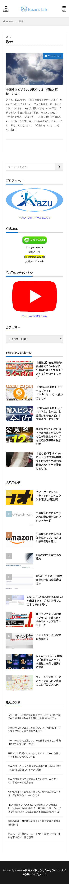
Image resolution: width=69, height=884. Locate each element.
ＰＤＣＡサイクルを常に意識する (48, 636)
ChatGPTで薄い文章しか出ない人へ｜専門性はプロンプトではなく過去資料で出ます (34, 729)
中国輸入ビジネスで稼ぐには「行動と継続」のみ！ (32, 92)
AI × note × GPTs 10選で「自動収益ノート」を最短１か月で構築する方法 (49, 661)
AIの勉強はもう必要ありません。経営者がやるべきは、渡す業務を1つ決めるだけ (34, 793)
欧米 (21, 21)
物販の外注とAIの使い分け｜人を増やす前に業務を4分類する (34, 823)
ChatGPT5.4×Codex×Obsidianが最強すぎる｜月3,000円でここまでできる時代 (45, 600)
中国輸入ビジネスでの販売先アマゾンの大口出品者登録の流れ (48, 537)
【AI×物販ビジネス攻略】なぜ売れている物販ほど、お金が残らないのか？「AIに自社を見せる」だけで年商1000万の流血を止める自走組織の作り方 (34, 808)
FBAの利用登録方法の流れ (48, 556)
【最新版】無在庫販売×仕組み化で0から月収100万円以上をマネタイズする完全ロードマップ (49, 370)
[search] (59, 167)
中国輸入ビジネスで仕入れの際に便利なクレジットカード (48, 516)
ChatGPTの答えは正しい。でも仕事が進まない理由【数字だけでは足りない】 (34, 742)
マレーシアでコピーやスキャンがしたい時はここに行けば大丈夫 (48, 680)
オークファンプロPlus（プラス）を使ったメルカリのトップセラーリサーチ (48, 619)
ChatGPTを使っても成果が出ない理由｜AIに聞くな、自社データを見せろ (33, 781)
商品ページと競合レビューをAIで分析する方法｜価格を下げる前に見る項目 (34, 835)
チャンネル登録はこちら (34, 316)
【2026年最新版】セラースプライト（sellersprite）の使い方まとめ (49, 392)
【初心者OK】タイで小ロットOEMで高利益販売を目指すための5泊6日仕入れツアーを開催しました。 (49, 461)
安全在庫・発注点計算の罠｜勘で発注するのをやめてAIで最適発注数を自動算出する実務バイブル (34, 716)
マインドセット (54, 56)
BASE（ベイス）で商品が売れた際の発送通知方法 (49, 579)
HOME (9, 21)
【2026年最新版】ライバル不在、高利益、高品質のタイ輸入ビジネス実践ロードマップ (49, 413)
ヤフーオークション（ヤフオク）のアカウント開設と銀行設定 (48, 495)
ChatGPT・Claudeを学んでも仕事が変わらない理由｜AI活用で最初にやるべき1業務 (34, 768)
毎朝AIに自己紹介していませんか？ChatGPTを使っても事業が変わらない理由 (34, 755)
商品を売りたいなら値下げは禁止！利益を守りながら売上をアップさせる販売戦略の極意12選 (48, 436)
